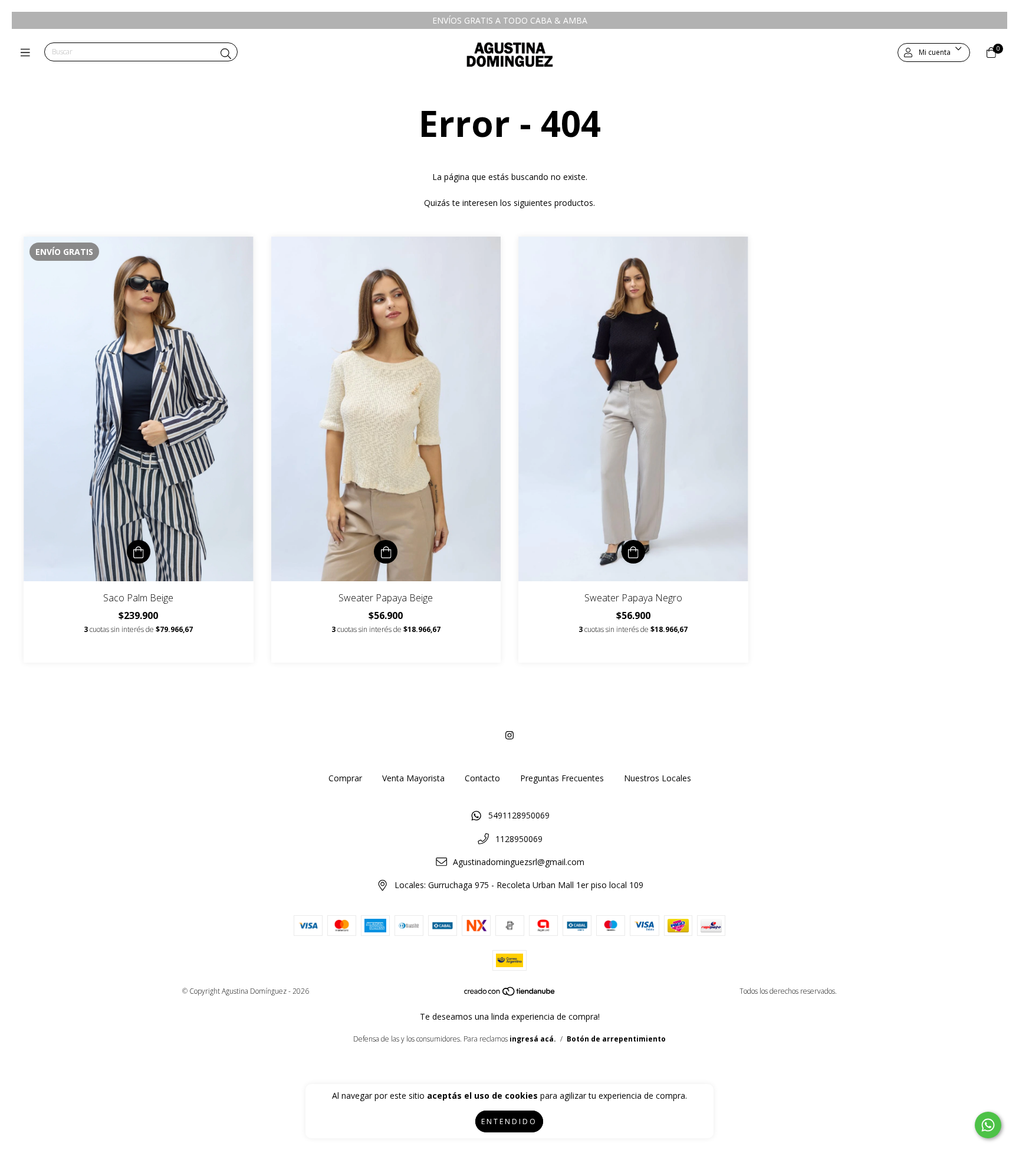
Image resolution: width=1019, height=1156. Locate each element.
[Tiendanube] (510, 994)
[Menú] (28, 52)
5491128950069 (519, 815)
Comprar (345, 778)
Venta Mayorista (413, 778)
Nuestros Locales (657, 778)
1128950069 (519, 838)
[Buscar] (226, 53)
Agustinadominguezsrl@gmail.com (518, 861)
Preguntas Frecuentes (562, 778)
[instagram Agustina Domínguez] (509, 735)
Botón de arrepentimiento (616, 1039)
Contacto (482, 778)
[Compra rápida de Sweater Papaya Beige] (385, 552)
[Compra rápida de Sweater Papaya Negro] (633, 552)
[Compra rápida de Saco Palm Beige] (138, 552)
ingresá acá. (533, 1039)
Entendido (509, 1121)
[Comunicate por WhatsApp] (988, 1125)
